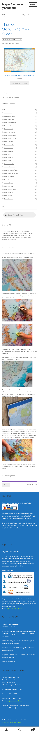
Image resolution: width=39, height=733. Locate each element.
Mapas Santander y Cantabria (13, 6)
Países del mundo (9, 116)
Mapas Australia (9, 145)
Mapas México (8, 180)
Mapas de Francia (9, 126)
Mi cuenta (6, 730)
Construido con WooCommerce (12, 722)
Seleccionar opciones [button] (19, 83)
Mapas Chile (7, 161)
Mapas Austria (8, 148)
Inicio (5, 15)
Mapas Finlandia (9, 176)
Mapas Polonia (8, 192)
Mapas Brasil (8, 154)
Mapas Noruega (8, 186)
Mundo (6, 110)
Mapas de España (9, 119)
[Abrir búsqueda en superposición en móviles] (19, 214)
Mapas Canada (8, 157)
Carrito (30, 728)
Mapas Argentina (9, 141)
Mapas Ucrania (8, 199)
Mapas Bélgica (8, 151)
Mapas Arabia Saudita (10, 138)
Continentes (8, 113)
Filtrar (6, 485)
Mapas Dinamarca (9, 167)
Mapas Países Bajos (10, 189)
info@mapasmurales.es (14, 608)
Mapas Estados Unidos (11, 173)
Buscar (19, 730)
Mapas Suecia (8, 195)
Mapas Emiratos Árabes (11, 170)
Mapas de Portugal (9, 132)
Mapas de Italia (8, 129)
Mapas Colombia (9, 164)
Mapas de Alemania (10, 122)
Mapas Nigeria (8, 183)
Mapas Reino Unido (10, 135)
